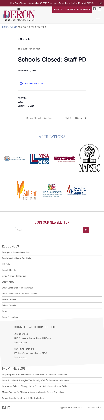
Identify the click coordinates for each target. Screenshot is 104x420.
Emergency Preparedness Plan (16, 252)
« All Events (24, 38)
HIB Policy (6, 264)
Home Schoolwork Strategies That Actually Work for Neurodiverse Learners (35, 380)
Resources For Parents (77, 9)
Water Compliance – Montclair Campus (19, 293)
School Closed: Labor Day (39, 117)
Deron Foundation (10, 317)
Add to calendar (32, 83)
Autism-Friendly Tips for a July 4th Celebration (23, 398)
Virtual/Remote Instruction (14, 276)
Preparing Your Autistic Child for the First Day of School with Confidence (34, 374)
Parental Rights (9, 270)
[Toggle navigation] (98, 17)
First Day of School (74, 117)
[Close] (101, 3)
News (4, 311)
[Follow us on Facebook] (94, 8)
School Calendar (9, 305)
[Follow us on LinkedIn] (99, 8)
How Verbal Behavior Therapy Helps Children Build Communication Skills (34, 386)
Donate (58, 9)
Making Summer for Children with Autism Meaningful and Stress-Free (33, 392)
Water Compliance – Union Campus (17, 287)
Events (13, 27)
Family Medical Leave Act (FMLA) (17, 258)
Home (5, 27)
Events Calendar (9, 299)
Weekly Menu (8, 281)
